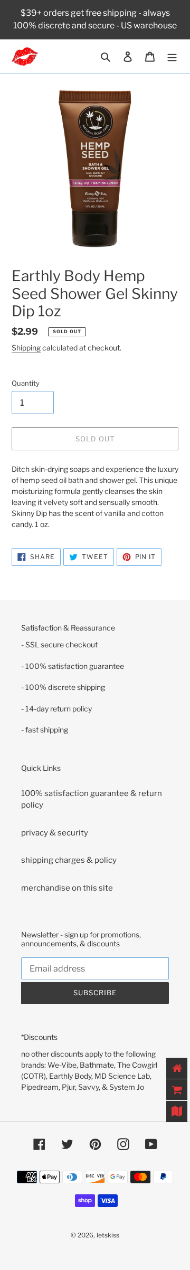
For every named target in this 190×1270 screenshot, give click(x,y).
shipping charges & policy (69, 860)
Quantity (26, 383)
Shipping (26, 347)
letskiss (108, 1235)
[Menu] (172, 56)
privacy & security (54, 833)
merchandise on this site (67, 888)
